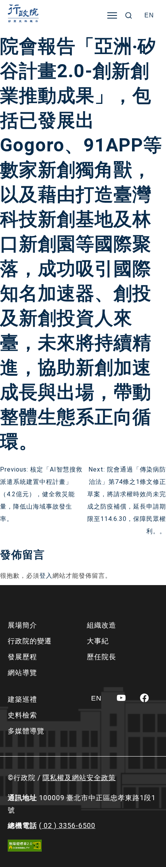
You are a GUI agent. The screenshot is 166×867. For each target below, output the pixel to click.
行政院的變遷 (30, 641)
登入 (46, 575)
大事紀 (98, 641)
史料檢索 (22, 715)
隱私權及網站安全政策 (79, 778)
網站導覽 (22, 672)
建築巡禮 (22, 699)
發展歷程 (22, 657)
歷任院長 (101, 657)
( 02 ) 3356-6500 (67, 825)
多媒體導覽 (26, 731)
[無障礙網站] (25, 846)
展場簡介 (22, 625)
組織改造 (101, 625)
